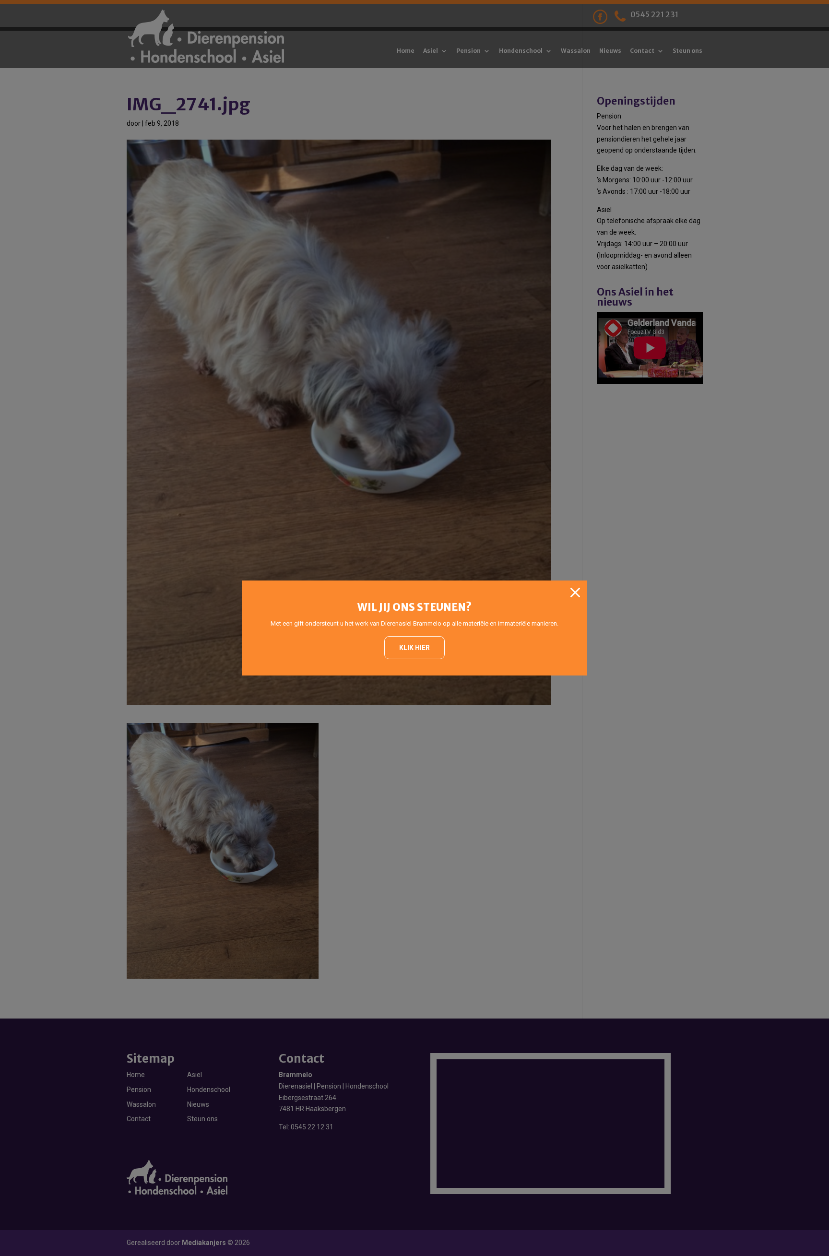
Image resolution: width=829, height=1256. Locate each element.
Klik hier (414, 648)
